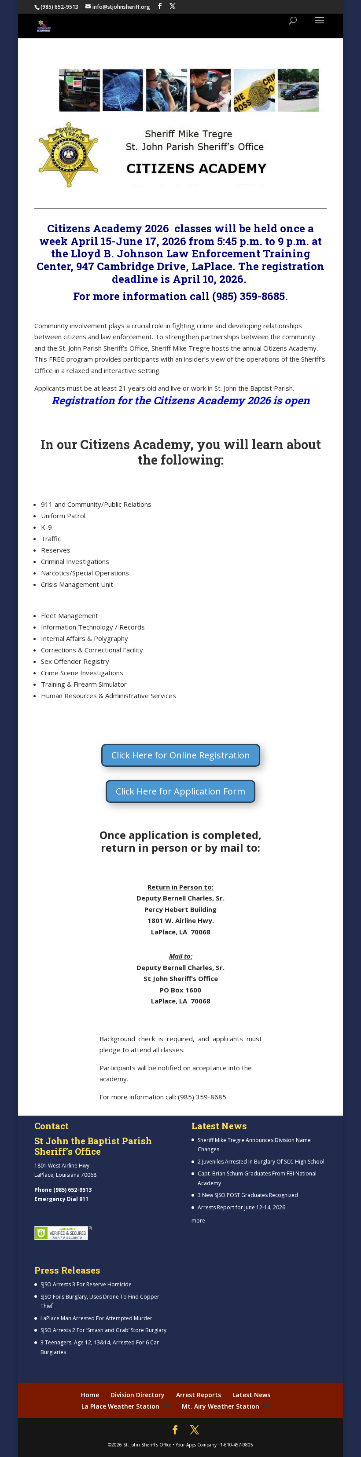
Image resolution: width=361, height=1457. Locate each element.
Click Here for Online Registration (180, 755)
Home (90, 1395)
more (198, 1220)
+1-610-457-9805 (235, 1445)
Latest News (251, 1395)
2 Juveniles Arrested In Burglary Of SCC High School (261, 1161)
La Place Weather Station (120, 1406)
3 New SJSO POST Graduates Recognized (248, 1195)
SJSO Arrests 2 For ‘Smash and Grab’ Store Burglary (103, 1330)
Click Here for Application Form (180, 791)
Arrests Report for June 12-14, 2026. (242, 1207)
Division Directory (138, 1395)
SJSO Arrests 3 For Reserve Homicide (86, 1284)
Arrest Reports (198, 1395)
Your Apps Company (196, 1445)
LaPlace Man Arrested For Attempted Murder (96, 1318)
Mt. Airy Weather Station (220, 1406)
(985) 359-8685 (248, 296)
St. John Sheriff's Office (147, 1445)
